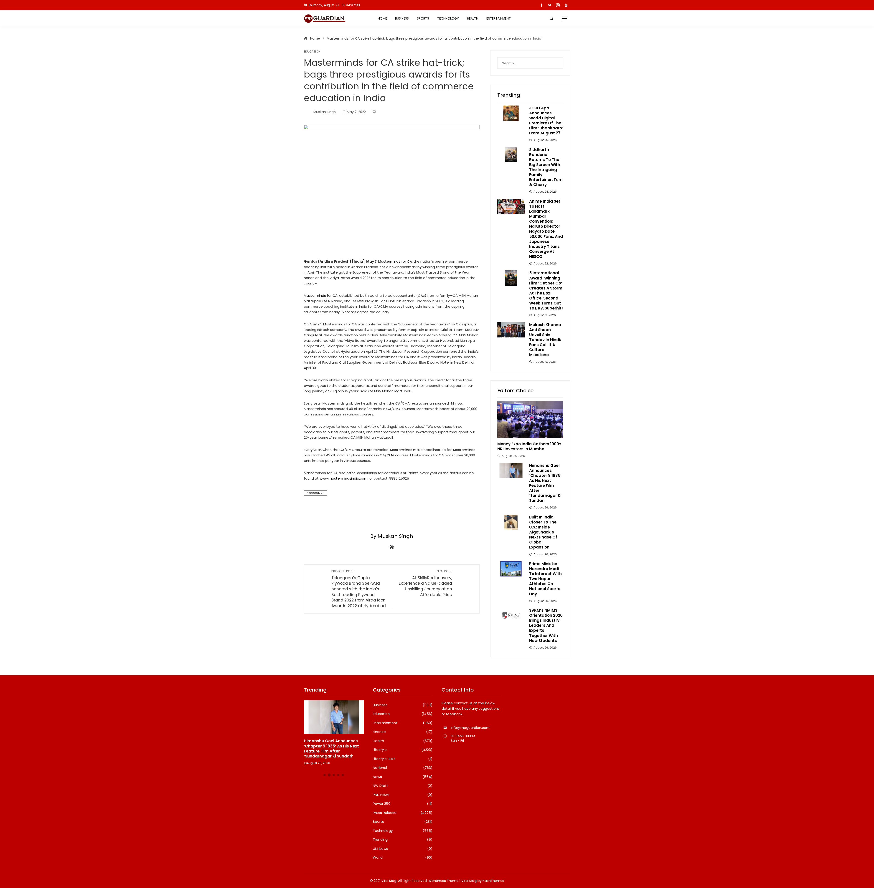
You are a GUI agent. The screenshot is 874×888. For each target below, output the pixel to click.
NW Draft (403, 785)
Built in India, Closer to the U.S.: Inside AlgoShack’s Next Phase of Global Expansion (543, 532)
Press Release (403, 812)
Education (312, 51)
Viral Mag (469, 880)
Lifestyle (403, 749)
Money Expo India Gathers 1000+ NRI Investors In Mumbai (529, 446)
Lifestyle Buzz (403, 759)
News (403, 777)
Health (472, 18)
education (316, 493)
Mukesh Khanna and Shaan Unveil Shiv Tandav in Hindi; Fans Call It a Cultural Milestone (545, 340)
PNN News (403, 794)
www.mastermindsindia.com (344, 478)
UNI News (403, 848)
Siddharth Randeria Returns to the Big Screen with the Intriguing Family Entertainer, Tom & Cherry (546, 167)
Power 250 (403, 803)
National (403, 767)
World (403, 857)
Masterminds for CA (395, 261)
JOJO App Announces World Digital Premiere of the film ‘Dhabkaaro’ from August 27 (546, 120)
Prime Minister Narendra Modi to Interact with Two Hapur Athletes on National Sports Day (545, 579)
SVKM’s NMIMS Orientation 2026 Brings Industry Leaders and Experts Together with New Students (546, 625)
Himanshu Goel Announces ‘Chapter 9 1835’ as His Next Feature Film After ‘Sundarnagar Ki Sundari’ (545, 483)
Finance (403, 732)
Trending (403, 839)
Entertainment (498, 18)
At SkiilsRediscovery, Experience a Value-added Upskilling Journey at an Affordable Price (425, 583)
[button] (324, 775)
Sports (423, 18)
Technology (448, 18)
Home (382, 18)
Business (402, 18)
